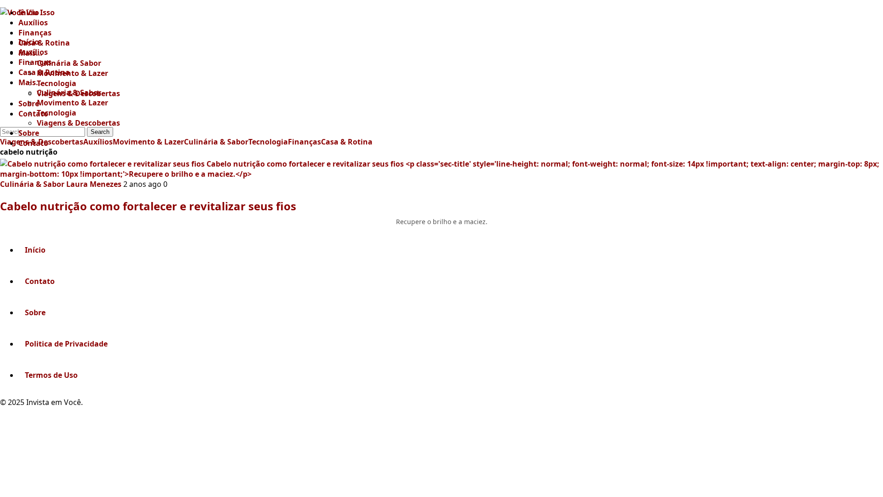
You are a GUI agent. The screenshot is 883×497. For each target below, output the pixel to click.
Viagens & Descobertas (78, 123)
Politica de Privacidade (66, 344)
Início (28, 12)
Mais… (30, 82)
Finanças (35, 62)
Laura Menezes (93, 184)
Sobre (28, 133)
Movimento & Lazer (72, 103)
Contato (33, 114)
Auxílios (33, 22)
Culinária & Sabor (69, 63)
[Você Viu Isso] (60, 18)
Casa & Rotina (44, 43)
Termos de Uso (51, 375)
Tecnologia (56, 113)
